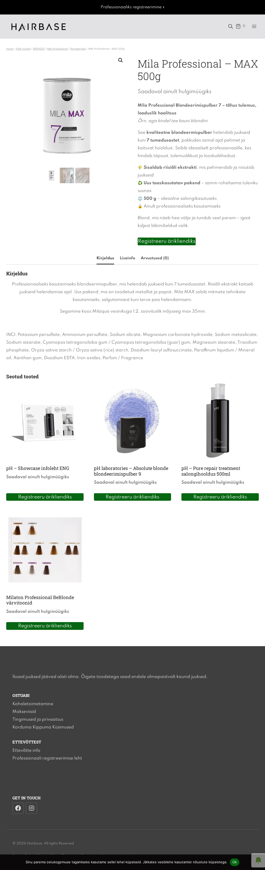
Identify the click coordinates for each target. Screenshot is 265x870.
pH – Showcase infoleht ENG (37, 468)
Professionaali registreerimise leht (47, 758)
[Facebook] (18, 808)
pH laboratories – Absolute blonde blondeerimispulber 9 (131, 471)
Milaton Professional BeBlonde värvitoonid (40, 600)
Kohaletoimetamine (32, 704)
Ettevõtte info (26, 750)
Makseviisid (24, 712)
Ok (234, 862)
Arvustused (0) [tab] (155, 258)
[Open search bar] (230, 26)
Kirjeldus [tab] (105, 258)
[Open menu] (254, 26)
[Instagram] (31, 808)
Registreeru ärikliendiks (166, 241)
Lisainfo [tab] (127, 258)
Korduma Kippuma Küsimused (43, 727)
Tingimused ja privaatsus (37, 719)
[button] (120, 60)
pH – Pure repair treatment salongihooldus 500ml (210, 471)
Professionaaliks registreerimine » (133, 7)
